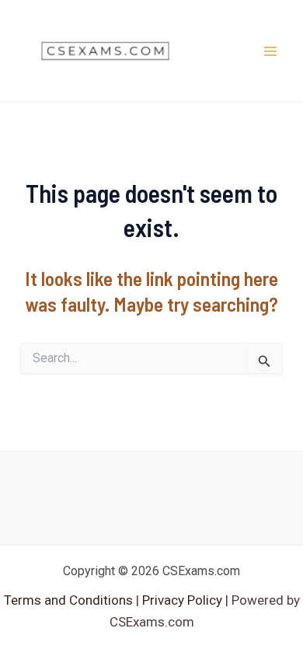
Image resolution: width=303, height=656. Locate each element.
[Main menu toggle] (270, 51)
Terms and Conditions (70, 600)
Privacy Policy (180, 600)
